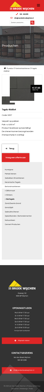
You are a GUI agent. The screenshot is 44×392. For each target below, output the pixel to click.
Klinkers (9, 195)
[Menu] (38, 5)
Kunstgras (9, 170)
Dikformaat (10, 191)
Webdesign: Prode (26, 389)
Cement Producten (12, 224)
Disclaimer (15, 389)
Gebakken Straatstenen (14, 178)
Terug (11, 148)
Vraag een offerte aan (16, 158)
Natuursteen (10, 220)
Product (11, 68)
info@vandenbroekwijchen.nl (24, 18)
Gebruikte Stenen (12, 212)
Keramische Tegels (12, 182)
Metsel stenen (10, 174)
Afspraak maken (24, 341)
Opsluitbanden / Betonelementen (18, 216)
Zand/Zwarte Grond (13, 203)
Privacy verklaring (33, 386)
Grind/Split (9, 207)
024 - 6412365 (24, 14)
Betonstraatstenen (12, 186)
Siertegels (10, 199)
